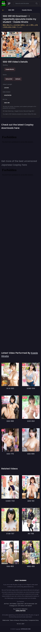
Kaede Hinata (10, 69)
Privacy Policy (24, 620)
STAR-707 (10, 533)
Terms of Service (14, 620)
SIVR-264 (31, 421)
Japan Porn (20, 603)
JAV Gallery (13, 603)
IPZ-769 (31, 533)
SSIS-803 (10, 566)
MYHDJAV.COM (25, 629)
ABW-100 (30, 501)
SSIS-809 (30, 454)
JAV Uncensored (29, 603)
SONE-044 (31, 388)
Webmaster (5, 620)
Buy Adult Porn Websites (20, 609)
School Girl (9, 79)
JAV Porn (6, 603)
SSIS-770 (10, 454)
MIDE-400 (31, 566)
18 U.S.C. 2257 (20, 624)
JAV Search (28, 605)
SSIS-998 (10, 421)
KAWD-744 (10, 501)
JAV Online (21, 605)
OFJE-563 (10, 388)
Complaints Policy (33, 620)
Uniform (17, 79)
